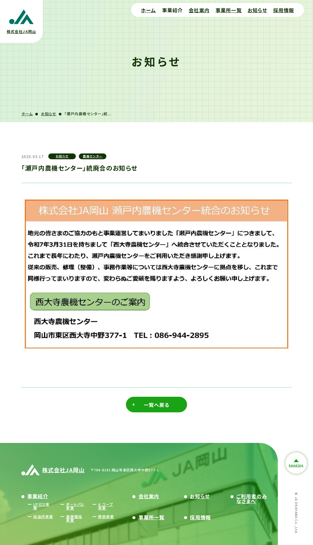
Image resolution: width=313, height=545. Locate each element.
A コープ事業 (105, 506)
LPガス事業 (41, 506)
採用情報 (283, 10)
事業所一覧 (228, 10)
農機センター (93, 156)
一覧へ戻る (157, 404)
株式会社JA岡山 (63, 470)
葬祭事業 (106, 516)
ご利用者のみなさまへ (251, 498)
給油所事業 (43, 516)
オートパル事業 (75, 506)
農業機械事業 (74, 518)
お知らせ (257, 10)
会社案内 (199, 10)
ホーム (148, 10)
